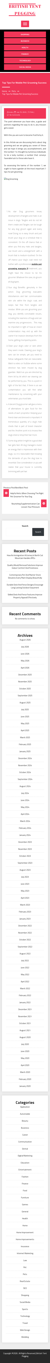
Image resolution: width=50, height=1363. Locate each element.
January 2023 (25, 918)
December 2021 (25, 1009)
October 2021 (25, 1023)
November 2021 (25, 1016)
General (25, 1211)
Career (25, 1134)
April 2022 (25, 981)
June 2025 (25, 716)
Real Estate (25, 1281)
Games (25, 1204)
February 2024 (25, 828)
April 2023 (25, 897)
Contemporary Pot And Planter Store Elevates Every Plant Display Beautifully (25, 576)
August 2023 (25, 869)
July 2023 (25, 876)
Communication (25, 1141)
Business (25, 41)
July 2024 (25, 793)
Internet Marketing (25, 1253)
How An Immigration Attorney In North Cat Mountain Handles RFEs (25, 557)
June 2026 (25, 653)
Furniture (25, 1197)
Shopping (25, 34)
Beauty (25, 1120)
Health (25, 47)
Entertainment (25, 1169)
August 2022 (25, 953)
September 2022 (25, 946)
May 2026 (25, 660)
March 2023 (25, 904)
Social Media (25, 67)
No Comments (15, 115)
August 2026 (25, 639)
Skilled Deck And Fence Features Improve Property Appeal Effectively (25, 596)
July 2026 (25, 646)
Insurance (25, 1246)
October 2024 (25, 772)
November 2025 (25, 681)
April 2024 (25, 814)
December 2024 (25, 758)
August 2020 (25, 1037)
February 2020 (25, 1079)
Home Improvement (25, 1232)
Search (25, 526)
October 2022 (25, 939)
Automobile (25, 1113)
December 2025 (25, 674)
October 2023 (25, 855)
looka (11, 112)
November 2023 (25, 849)
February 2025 (25, 744)
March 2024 (25, 821)
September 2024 (25, 779)
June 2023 (25, 883)
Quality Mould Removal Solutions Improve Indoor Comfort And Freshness (25, 566)
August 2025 (25, 702)
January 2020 (25, 1086)
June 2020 (25, 1051)
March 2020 (25, 1072)
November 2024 (25, 765)
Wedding (25, 1337)
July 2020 (25, 1044)
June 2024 (25, 800)
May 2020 (25, 1058)
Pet (25, 1267)
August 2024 (25, 786)
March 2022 (25, 988)
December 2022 (25, 925)
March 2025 (25, 737)
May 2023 (25, 890)
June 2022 (25, 967)
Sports (25, 1309)
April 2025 (25, 730)
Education (25, 1162)
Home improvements (25, 1239)
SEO (25, 1288)
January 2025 (25, 751)
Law (25, 1260)
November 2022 (25, 932)
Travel (25, 1323)
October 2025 (25, 688)
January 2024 (25, 835)
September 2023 (25, 862)
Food (25, 1190)
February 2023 (25, 911)
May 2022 (25, 974)
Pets (31, 112)
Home (25, 1225)
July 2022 (25, 960)
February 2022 (25, 995)
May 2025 (25, 723)
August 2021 (25, 1030)
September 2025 (25, 695)
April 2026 (25, 667)
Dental (25, 1148)
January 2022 (25, 1002)
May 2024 (25, 807)
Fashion (25, 1176)
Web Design (25, 1330)
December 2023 (25, 842)
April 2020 (25, 1065)
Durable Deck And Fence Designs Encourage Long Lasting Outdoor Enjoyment (25, 586)
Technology (25, 60)
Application (25, 1106)
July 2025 (25, 709)
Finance (25, 54)
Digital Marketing (25, 1155)
